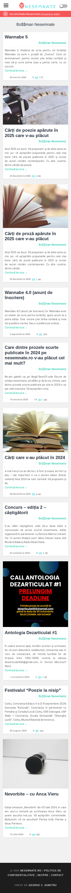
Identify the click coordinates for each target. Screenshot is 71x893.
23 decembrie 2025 (20, 176)
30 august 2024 (18, 730)
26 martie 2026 (18, 77)
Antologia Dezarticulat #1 (31, 632)
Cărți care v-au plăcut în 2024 (35, 457)
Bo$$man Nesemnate (52, 43)
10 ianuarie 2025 (19, 399)
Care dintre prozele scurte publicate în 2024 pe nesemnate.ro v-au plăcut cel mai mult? (35, 355)
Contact (57, 875)
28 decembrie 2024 (20, 494)
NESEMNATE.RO (30, 870)
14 (35, 399)
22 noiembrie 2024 (20, 553)
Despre (43, 875)
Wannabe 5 (16, 36)
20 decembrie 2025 (20, 279)
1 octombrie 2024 (19, 677)
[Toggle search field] (14, 5)
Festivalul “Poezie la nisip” (33, 690)
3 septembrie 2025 (20, 334)
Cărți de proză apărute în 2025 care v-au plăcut (30, 236)
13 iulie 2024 (16, 834)
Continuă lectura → (16, 70)
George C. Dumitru (43, 885)
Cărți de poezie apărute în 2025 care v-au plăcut (31, 133)
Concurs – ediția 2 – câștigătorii (25, 510)
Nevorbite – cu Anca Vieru (32, 793)
